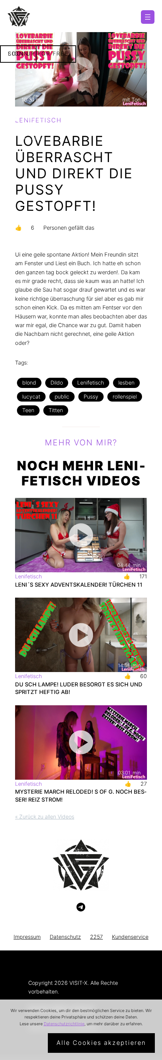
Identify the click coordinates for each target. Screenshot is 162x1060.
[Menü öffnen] (147, 17)
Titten (56, 410)
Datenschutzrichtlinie (64, 1023)
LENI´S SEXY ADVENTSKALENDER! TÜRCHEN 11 (78, 584)
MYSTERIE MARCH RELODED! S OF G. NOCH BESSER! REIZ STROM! (81, 795)
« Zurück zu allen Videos (44, 816)
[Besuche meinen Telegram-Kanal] (80, 907)
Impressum (27, 936)
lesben (126, 382)
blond (29, 382)
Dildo (56, 382)
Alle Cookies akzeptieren (101, 1042)
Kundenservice (130, 936)
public (62, 396)
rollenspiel (125, 396)
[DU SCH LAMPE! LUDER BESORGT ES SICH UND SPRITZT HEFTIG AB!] (81, 635)
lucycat (31, 396)
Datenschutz (65, 936)
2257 (96, 936)
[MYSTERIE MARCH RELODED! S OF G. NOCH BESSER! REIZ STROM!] (81, 742)
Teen (28, 410)
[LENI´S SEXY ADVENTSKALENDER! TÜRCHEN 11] (81, 535)
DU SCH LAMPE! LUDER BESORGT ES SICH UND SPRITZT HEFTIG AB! (78, 688)
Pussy (91, 396)
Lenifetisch (90, 382)
